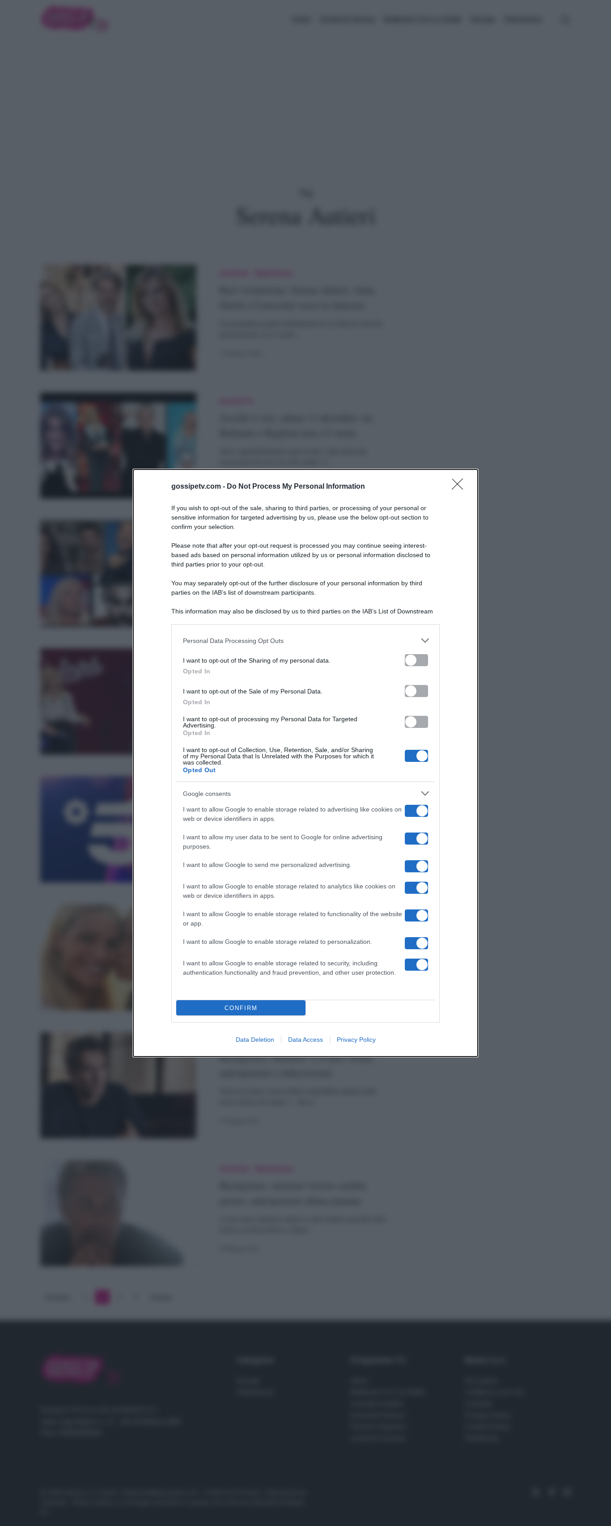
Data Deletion (255, 1039)
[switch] (416, 660)
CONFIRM (241, 1008)
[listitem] (305, 640)
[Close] (460, 486)
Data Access (305, 1039)
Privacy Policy (356, 1039)
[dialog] (305, 763)
